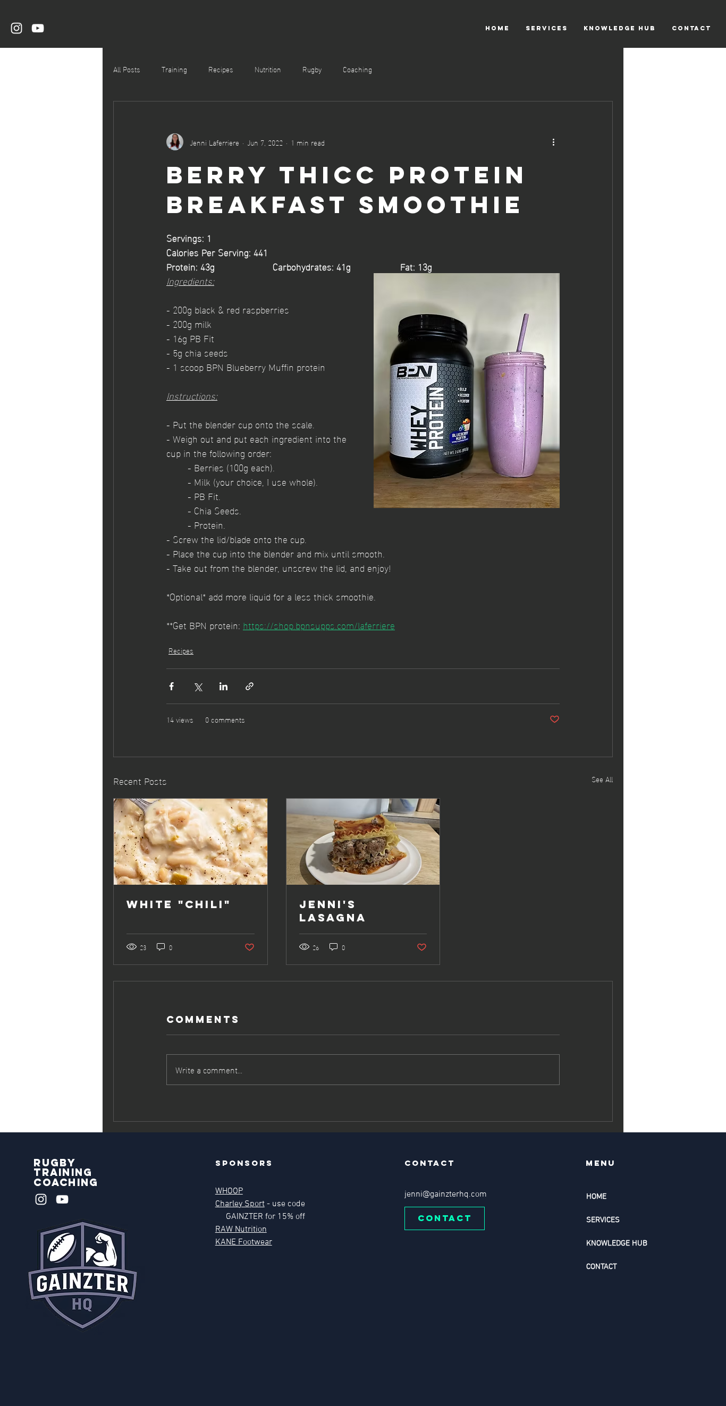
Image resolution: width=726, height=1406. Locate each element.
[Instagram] (16, 28)
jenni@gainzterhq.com (445, 1194)
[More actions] (553, 141)
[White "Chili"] (190, 842)
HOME (596, 1196)
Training (174, 69)
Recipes (220, 69)
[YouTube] (37, 28)
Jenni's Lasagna (333, 910)
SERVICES (603, 1220)
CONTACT (601, 1267)
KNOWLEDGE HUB (616, 1243)
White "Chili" (178, 904)
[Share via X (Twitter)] (197, 686)
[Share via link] (249, 686)
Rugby (312, 69)
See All (602, 779)
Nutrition (268, 69)
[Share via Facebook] (171, 686)
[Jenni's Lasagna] (363, 842)
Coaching (357, 69)
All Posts (126, 69)
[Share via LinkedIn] (223, 686)
